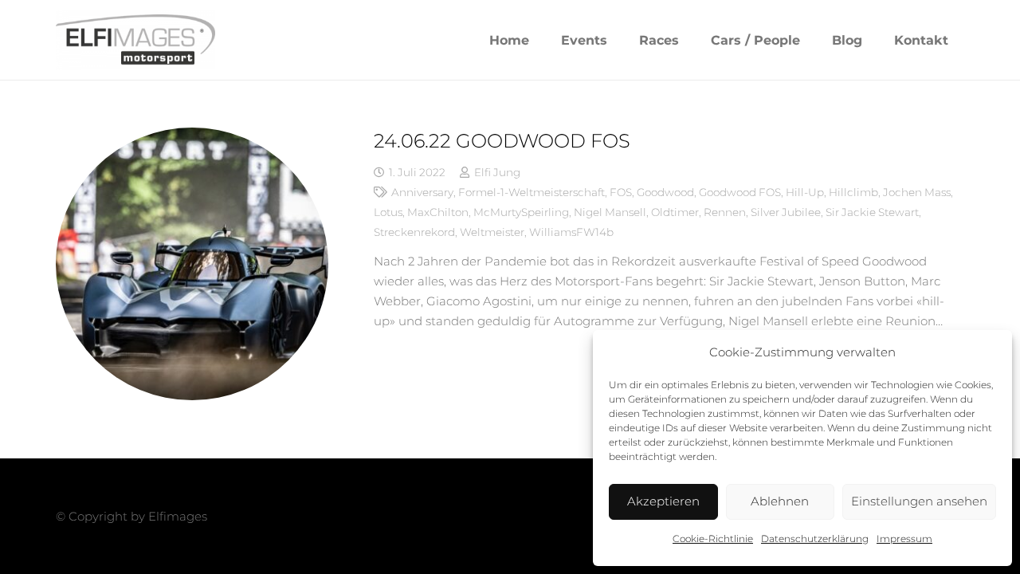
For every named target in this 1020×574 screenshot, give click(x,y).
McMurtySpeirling (521, 212)
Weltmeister (492, 232)
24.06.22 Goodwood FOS (502, 140)
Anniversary (422, 192)
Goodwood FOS (740, 192)
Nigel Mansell (610, 212)
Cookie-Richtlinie (713, 539)
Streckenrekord (414, 232)
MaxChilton (438, 212)
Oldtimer (675, 212)
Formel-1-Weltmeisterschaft (531, 192)
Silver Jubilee (786, 212)
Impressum (904, 539)
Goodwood (665, 192)
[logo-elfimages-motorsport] (135, 40)
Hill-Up (805, 192)
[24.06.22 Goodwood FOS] (192, 264)
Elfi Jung (497, 172)
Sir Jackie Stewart (872, 212)
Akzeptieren (663, 501)
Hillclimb (853, 192)
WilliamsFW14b (571, 232)
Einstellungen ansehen (919, 501)
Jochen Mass (917, 192)
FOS (621, 192)
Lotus (388, 212)
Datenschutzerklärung (815, 539)
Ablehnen (780, 501)
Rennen (725, 212)
